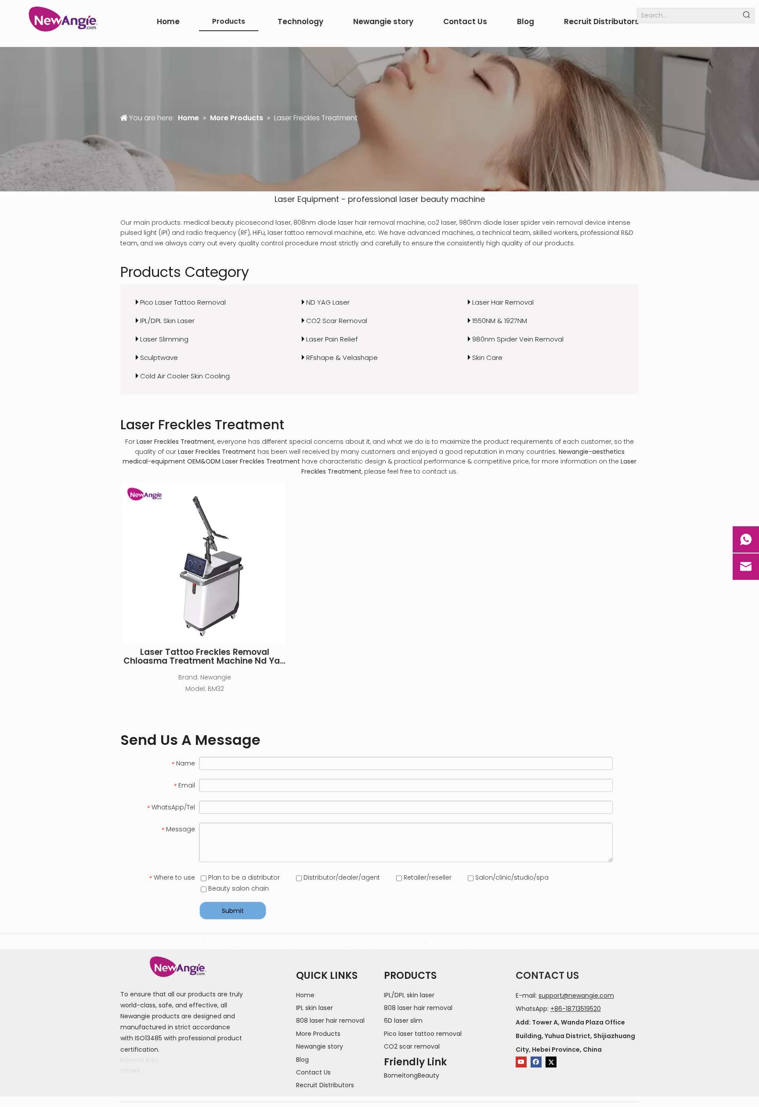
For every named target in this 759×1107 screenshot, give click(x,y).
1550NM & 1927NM (499, 320)
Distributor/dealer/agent (341, 877)
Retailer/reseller (427, 877)
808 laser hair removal (330, 1020)
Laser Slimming (164, 339)
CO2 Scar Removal (336, 320)
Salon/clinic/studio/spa (511, 877)
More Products (318, 1033)
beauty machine (453, 199)
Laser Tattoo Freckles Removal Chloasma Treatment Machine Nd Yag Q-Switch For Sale (204, 656)
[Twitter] (551, 1062)
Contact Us (313, 1072)
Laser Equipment (307, 199)
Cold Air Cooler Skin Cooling (185, 376)
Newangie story (319, 1046)
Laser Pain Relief (332, 339)
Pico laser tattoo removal (423, 1033)
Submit (233, 910)
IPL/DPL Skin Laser (167, 320)
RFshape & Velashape (342, 357)
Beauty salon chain (237, 888)
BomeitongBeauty (411, 1075)
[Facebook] (536, 1062)
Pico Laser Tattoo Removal (183, 302)
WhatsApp (531, 1008)
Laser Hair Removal (503, 302)
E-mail (525, 995)
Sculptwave (159, 357)
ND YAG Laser (328, 302)
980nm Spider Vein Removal (518, 339)
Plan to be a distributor (243, 877)
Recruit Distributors (325, 1085)
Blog (302, 1059)
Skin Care (487, 357)
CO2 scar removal (412, 1046)
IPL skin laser (314, 1007)
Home (305, 995)
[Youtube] (521, 1062)
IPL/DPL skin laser (409, 995)
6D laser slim (403, 1020)
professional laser (383, 199)
